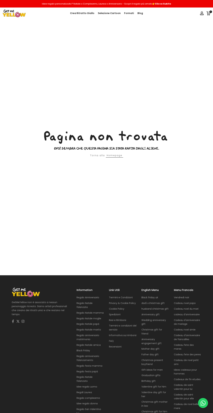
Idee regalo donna (87, 403)
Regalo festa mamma (89, 365)
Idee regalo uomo (87, 386)
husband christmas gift (155, 308)
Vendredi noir (181, 297)
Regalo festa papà (87, 371)
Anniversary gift (150, 314)
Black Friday (83, 350)
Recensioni (115, 346)
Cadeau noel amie (185, 329)
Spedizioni (114, 314)
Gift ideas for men (152, 369)
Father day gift (150, 354)
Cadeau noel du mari (186, 308)
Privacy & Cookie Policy (122, 303)
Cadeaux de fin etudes (187, 379)
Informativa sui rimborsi (122, 335)
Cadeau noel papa (185, 303)
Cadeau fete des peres (187, 354)
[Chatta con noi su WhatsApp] (203, 403)
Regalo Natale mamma (90, 312)
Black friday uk (149, 297)
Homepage (114, 155)
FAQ (111, 341)
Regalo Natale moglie (89, 318)
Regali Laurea (84, 392)
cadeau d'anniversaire (187, 314)
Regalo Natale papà (88, 324)
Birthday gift (148, 381)
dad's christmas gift (153, 303)
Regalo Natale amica (89, 345)
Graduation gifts (150, 375)
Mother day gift (150, 348)
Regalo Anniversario (88, 297)
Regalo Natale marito (89, 329)
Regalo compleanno (88, 398)
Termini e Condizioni (121, 297)
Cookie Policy (116, 308)
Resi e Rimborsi (117, 320)
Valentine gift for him (153, 386)
